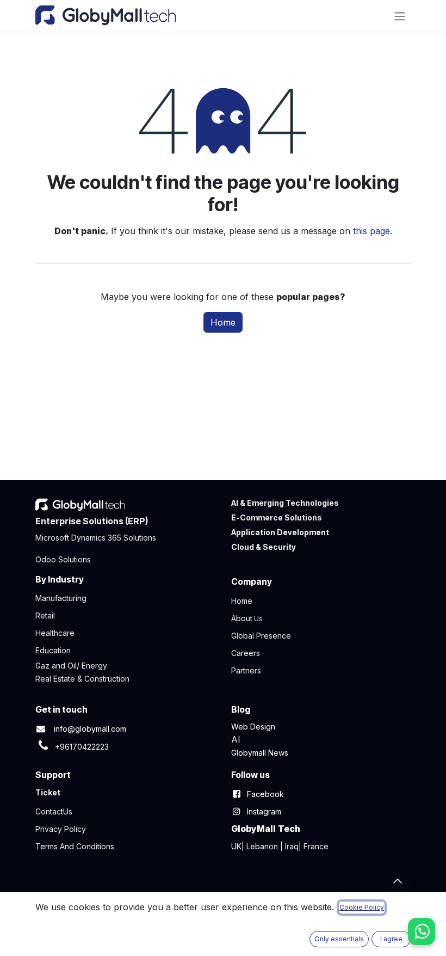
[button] (398, 881)
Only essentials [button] (339, 939)
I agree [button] (391, 939)
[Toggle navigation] (400, 15)
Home (223, 322)
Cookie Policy (361, 907)
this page (371, 230)
